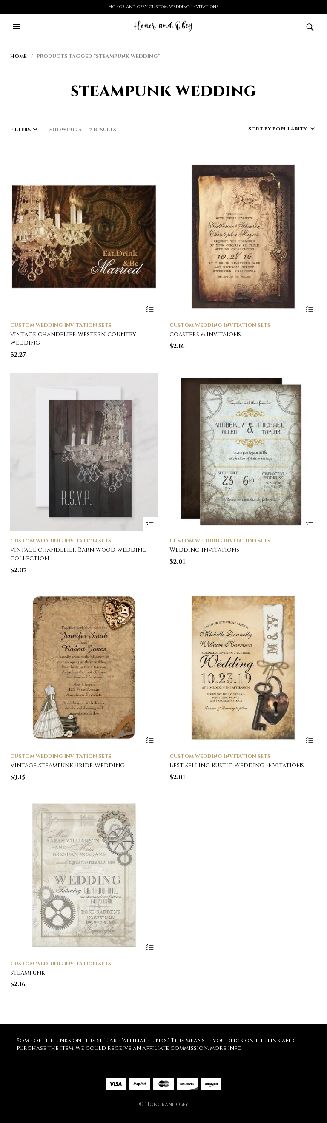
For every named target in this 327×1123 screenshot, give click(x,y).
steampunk (27, 973)
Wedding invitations (204, 550)
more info (226, 1048)
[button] (17, 27)
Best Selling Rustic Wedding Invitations (236, 765)
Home (18, 56)
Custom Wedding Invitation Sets (60, 325)
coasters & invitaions (205, 334)
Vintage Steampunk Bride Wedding (67, 765)
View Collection (150, 309)
